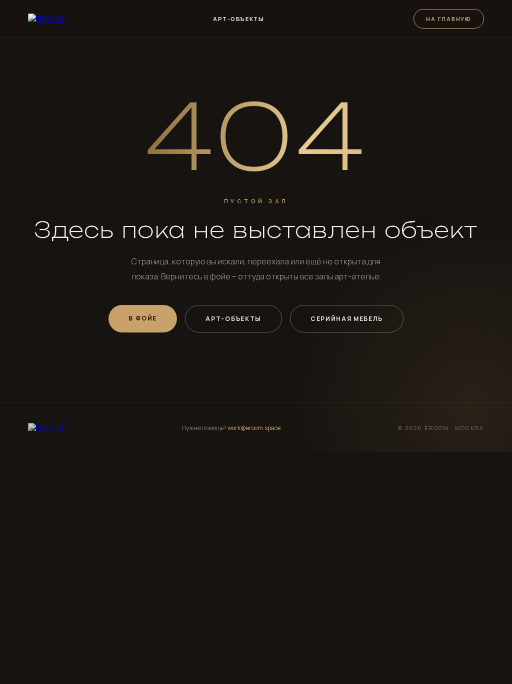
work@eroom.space (254, 428)
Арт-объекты (238, 19)
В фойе (143, 318)
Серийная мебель (346, 318)
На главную (449, 19)
